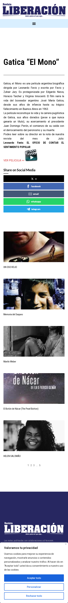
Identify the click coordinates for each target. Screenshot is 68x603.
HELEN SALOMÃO (12, 456)
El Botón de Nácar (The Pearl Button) (20, 408)
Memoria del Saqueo (13, 314)
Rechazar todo (34, 596)
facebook (36, 186)
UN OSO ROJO (10, 267)
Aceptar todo (34, 578)
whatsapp (36, 201)
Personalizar (34, 587)
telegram (35, 209)
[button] (34, 23)
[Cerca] (66, 544)
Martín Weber (9, 361)
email (36, 193)
